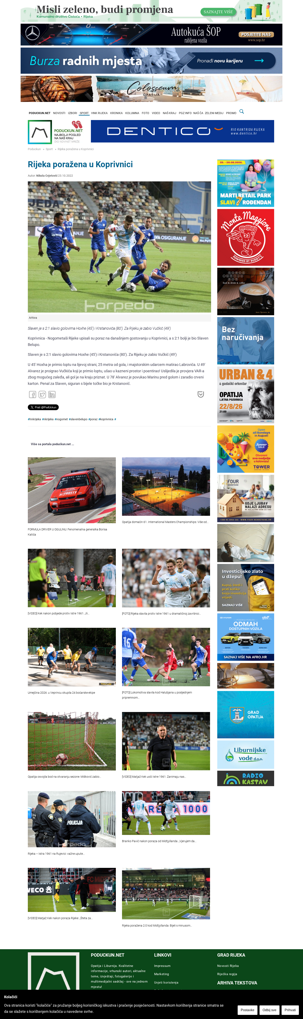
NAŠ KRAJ (169, 113)
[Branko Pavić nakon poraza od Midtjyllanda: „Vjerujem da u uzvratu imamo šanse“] (166, 813)
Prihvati (290, 1010)
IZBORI (72, 113)
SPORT (84, 113)
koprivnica (106, 419)
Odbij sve (269, 1010)
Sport (49, 149)
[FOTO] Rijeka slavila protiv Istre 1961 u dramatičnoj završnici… (161, 613)
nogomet (62, 419)
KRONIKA (116, 113)
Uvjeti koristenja (166, 982)
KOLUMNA (132, 113)
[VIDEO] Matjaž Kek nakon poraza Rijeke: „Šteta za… (60, 918)
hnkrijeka (35, 419)
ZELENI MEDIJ (214, 113)
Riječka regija (227, 974)
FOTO (145, 113)
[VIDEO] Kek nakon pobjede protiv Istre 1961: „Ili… (58, 613)
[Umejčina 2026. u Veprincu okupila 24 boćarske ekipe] (72, 657)
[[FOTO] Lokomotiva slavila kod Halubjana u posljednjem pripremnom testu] (166, 657)
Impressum (162, 966)
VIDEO (156, 113)
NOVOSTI (59, 113)
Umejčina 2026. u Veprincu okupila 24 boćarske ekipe (61, 693)
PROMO (231, 113)
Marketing (161, 974)
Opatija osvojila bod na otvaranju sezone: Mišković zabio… (64, 777)
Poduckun (34, 149)
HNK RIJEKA (99, 113)
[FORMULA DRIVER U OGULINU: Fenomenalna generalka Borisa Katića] (72, 490)
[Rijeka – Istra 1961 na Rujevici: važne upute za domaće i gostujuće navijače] (72, 819)
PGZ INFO (185, 113)
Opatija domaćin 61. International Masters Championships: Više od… (165, 522)
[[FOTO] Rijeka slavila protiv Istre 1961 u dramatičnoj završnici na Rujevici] (166, 578)
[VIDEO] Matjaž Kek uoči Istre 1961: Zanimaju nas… (154, 777)
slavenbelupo (78, 419)
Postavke (247, 1010)
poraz (93, 419)
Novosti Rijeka (228, 966)
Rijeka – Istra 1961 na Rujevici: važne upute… (56, 854)
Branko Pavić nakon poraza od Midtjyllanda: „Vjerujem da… (159, 841)
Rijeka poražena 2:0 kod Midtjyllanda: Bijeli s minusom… (157, 925)
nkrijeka (49, 419)
